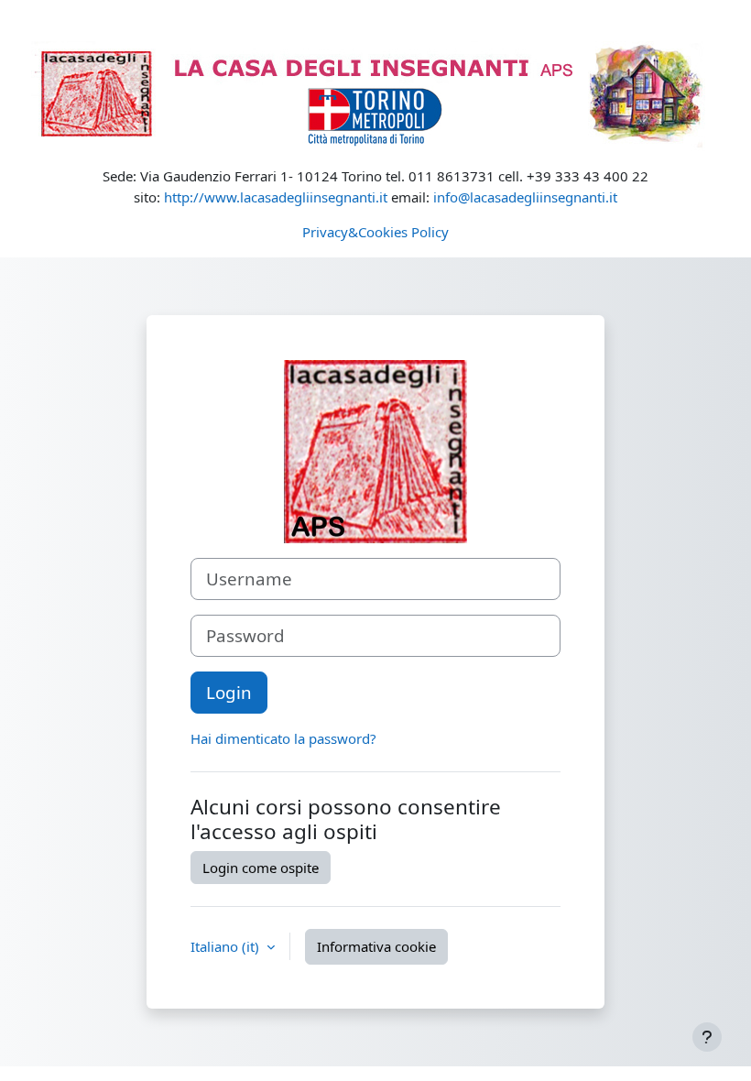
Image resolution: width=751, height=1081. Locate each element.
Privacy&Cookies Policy (375, 232)
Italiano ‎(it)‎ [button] (226, 946)
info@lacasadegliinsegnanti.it (525, 197)
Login (229, 692)
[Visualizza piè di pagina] (707, 1037)
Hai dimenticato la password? (283, 738)
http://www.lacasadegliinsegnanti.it (275, 197)
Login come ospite (260, 867)
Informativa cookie (376, 946)
